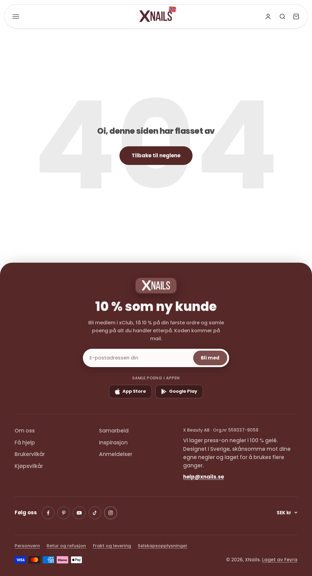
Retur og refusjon (66, 546)
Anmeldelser (115, 454)
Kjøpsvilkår (29, 466)
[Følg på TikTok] (95, 512)
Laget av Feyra (279, 559)
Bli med (210, 358)
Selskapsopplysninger (162, 546)
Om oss (25, 430)
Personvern (27, 546)
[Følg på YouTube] (79, 512)
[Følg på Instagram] (110, 512)
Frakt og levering (112, 546)
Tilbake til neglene (156, 155)
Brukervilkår (30, 454)
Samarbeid (114, 430)
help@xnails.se (203, 476)
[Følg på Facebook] (48, 512)
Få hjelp (25, 442)
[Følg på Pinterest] (63, 512)
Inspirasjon (113, 442)
